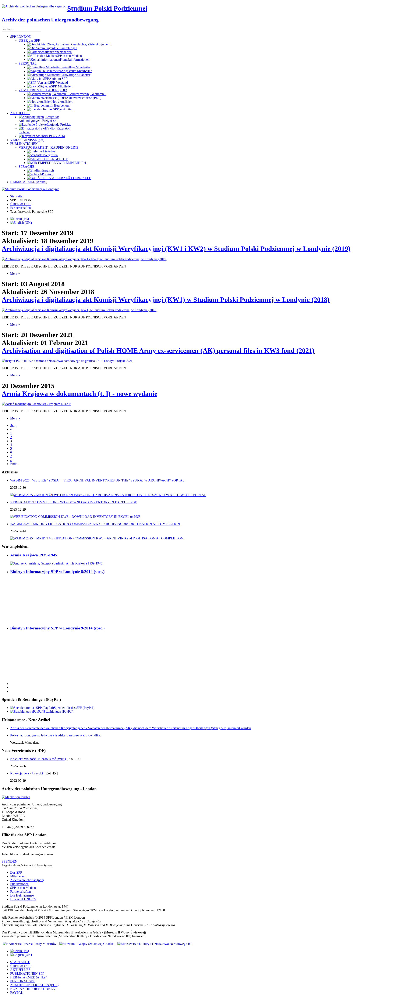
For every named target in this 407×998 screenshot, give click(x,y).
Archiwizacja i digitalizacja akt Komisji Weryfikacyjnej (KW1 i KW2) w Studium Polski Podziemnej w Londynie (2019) (176, 248)
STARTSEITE (20, 962)
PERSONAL (28, 63)
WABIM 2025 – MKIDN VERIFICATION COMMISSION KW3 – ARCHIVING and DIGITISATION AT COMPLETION (95, 524)
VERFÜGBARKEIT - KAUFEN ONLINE (48, 147)
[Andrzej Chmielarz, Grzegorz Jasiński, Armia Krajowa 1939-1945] (56, 563)
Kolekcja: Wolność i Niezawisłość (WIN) (38, 759)
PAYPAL (16, 992)
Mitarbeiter (17, 876)
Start (13, 425)
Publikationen (19, 884)
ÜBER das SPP (29, 40)
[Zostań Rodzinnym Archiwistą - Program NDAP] (36, 404)
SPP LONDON (20, 36)
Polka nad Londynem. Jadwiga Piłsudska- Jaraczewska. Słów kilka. (55, 735)
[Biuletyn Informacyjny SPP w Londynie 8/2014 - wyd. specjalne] (25, 620)
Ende (13, 464)
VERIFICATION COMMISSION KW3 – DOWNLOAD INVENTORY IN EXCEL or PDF (73, 502)
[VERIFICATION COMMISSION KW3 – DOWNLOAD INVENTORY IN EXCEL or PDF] (75, 516)
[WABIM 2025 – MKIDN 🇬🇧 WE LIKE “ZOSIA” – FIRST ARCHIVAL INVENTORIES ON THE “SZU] (108, 495)
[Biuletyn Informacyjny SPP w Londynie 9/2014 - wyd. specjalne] (25, 676)
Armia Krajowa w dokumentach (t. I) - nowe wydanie (79, 393)
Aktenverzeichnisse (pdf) (27, 880)
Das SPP (16, 872)
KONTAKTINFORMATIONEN (32, 989)
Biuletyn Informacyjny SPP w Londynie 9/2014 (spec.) (57, 628)
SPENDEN (9, 861)
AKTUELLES (20, 113)
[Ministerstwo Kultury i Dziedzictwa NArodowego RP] (154, 944)
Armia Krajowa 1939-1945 (33, 555)
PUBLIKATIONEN (24, 143)
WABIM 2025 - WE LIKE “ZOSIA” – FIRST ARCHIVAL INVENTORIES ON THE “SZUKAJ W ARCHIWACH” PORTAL (97, 480)
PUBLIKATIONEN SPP (27, 973)
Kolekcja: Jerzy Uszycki (26, 773)
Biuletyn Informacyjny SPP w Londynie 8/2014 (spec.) (57, 571)
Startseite (16, 196)
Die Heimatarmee (22, 895)
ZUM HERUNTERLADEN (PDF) (43, 90)
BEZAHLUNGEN (23, 899)
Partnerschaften (20, 208)
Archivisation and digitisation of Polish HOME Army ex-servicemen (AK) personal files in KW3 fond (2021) (158, 350)
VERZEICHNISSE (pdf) (27, 140)
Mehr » (15, 273)
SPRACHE (26, 166)
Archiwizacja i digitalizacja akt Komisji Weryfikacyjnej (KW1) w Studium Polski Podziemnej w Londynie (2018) (166, 299)
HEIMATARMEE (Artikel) (28, 182)
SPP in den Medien (23, 888)
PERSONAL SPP (22, 981)
